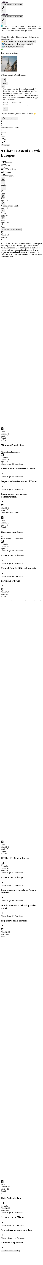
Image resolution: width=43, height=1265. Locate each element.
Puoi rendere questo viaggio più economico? (18, 41)
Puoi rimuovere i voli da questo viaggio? (17, 44)
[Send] (5, 109)
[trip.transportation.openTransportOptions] (3, 196)
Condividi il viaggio (10, 119)
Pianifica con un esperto (10, 1251)
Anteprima (5, 145)
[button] (3, 81)
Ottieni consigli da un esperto (12, 5)
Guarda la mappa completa (11, 229)
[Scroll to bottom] (3, 86)
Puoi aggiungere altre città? (12, 46)
